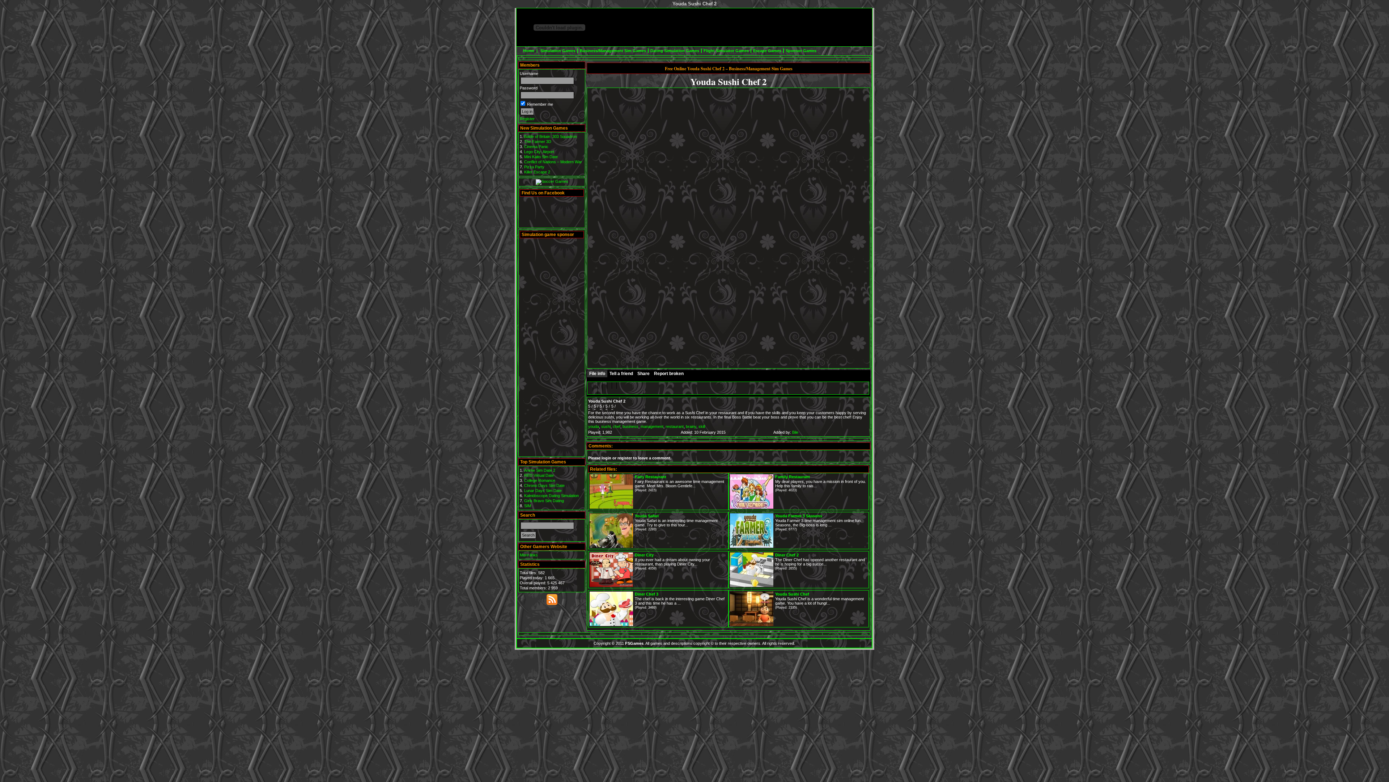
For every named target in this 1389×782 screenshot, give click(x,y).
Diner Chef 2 (787, 555)
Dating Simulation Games (674, 51)
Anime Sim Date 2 (539, 470)
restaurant (675, 426)
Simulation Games (557, 51)
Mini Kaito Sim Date (541, 157)
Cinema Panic (536, 146)
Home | (531, 51)
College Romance (539, 480)
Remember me (539, 104)
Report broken (669, 373)
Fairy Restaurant (650, 477)
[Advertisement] (735, 27)
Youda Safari (647, 516)
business (630, 426)
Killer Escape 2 (537, 172)
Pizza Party (534, 167)
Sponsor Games (801, 51)
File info (597, 373)
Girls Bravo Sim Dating (544, 501)
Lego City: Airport (539, 152)
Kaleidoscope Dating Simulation (551, 495)
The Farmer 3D (537, 141)
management (652, 426)
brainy (691, 426)
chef (616, 426)
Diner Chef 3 (646, 594)
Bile (795, 432)
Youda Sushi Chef (792, 594)
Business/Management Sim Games (613, 51)
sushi (606, 426)
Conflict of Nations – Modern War (553, 162)
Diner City (644, 555)
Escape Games (767, 51)
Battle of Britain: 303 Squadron (550, 136)
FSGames (634, 643)
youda (593, 426)
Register (527, 119)
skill (701, 426)
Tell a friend (621, 373)
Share (643, 373)
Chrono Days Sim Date (544, 485)
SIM (527, 506)
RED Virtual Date (539, 475)
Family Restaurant (792, 477)
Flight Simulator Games (726, 51)
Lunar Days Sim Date (543, 490)
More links (529, 555)
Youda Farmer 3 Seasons (798, 516)
